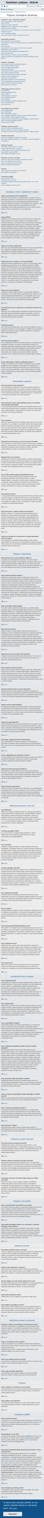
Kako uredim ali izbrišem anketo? (10, 72)
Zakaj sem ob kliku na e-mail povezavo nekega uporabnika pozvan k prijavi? (20, 57)
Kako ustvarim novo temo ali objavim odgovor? (14, 64)
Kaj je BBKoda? (5, 90)
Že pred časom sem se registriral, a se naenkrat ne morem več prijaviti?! (21, 30)
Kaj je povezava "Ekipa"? (8, 122)
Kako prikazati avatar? (7, 53)
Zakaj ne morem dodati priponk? (10, 76)
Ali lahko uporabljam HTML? (8, 92)
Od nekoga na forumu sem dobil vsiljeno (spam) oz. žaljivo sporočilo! (20, 131)
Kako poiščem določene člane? (9, 152)
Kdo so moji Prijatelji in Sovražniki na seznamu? (14, 137)
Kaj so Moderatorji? (6, 112)
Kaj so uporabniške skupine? (9, 113)
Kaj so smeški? (5, 94)
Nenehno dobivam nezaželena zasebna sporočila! (15, 130)
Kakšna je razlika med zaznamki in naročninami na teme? (17, 159)
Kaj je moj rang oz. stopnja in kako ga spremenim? (15, 54)
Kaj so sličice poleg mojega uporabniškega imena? (15, 51)
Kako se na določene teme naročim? (11, 161)
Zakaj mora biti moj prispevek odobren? (12, 83)
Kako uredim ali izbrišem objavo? (10, 65)
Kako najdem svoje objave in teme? (11, 153)
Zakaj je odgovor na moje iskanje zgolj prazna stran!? (15, 150)
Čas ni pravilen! (5, 46)
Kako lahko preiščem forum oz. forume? (12, 146)
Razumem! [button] (13, 1514)
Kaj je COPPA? (5, 23)
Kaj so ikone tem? (6, 104)
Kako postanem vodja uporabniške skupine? (13, 117)
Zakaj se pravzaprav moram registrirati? (12, 21)
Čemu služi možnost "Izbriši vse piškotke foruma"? (15, 35)
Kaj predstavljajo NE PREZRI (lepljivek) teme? (13, 101)
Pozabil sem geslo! (6, 31)
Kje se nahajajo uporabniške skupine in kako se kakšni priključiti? (19, 115)
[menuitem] (6, 6)
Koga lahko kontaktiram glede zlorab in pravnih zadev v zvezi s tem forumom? (19, 182)
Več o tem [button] (13, 1508)
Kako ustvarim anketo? (7, 69)
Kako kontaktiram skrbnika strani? (10, 185)
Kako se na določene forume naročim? (11, 163)
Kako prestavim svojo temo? (9, 84)
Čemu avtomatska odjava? (8, 33)
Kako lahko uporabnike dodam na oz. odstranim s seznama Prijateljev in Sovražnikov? (21, 139)
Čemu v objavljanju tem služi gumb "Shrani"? (13, 81)
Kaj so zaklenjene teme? (8, 102)
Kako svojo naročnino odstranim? (10, 164)
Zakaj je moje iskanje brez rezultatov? (11, 148)
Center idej (27, 1440)
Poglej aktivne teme (20, 12)
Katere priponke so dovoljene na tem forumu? (13, 170)
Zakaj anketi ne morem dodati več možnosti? (13, 71)
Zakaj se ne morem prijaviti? (9, 28)
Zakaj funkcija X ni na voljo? (8, 180)
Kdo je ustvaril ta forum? (7, 178)
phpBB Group (38, 1420)
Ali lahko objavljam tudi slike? (9, 95)
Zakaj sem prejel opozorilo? (8, 77)
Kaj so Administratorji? (7, 110)
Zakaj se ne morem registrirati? (9, 25)
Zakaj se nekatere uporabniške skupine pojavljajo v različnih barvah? (20, 119)
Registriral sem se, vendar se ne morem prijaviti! (14, 26)
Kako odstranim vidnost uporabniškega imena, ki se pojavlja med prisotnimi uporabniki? (21, 43)
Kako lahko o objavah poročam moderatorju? (13, 79)
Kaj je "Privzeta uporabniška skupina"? (11, 120)
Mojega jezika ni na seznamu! (9, 49)
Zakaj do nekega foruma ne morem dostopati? (13, 74)
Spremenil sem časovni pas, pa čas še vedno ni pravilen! (16, 48)
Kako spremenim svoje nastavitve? (10, 41)
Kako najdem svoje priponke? (9, 172)
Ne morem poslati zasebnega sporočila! (12, 128)
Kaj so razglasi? (5, 99)
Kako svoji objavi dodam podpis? (10, 67)
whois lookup (9, 1461)
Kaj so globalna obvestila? (8, 97)
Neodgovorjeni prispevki (7, 12)
